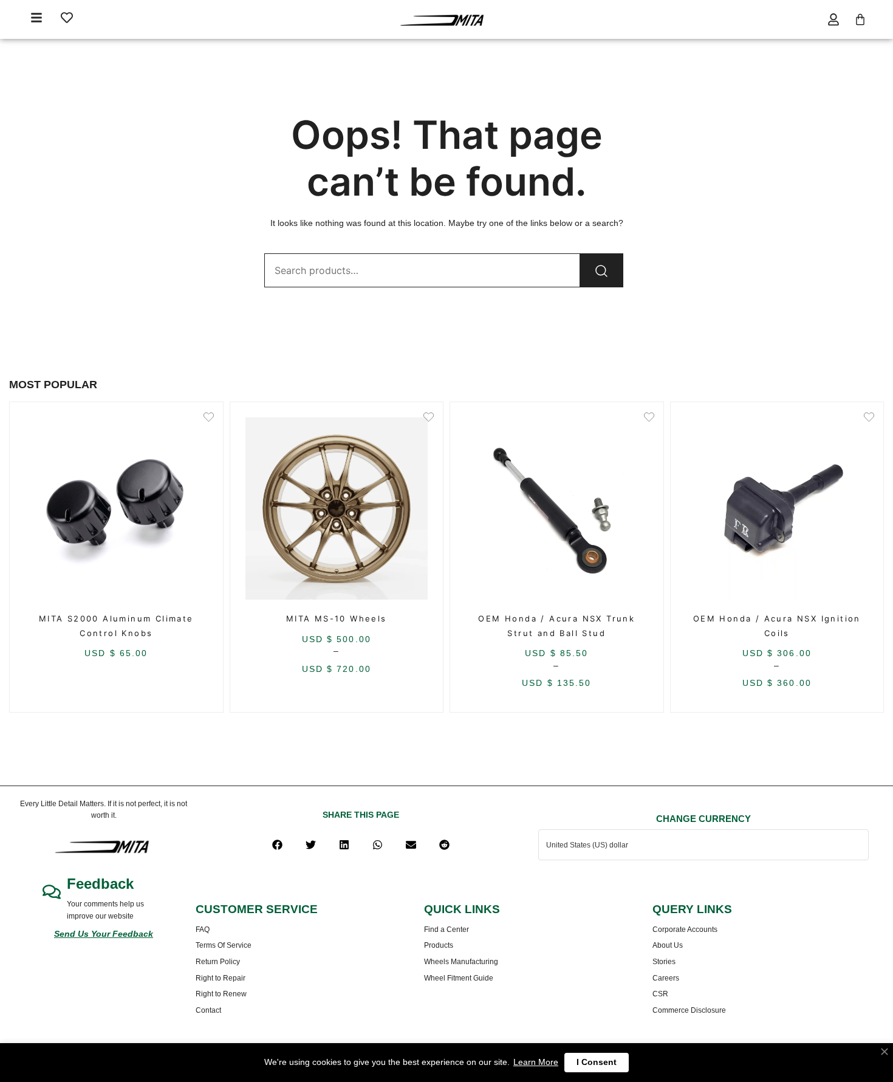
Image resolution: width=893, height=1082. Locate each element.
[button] (277, 844)
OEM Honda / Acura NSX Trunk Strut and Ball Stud (556, 625)
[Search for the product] (601, 270)
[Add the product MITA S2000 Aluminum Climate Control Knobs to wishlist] (209, 418)
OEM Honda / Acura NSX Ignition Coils (777, 625)
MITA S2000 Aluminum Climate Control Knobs (116, 625)
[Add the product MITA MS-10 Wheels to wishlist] (428, 418)
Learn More (535, 1062)
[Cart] (860, 19)
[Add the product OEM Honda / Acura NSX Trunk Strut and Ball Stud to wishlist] (649, 418)
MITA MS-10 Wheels (336, 618)
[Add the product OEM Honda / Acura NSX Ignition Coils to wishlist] (869, 418)
